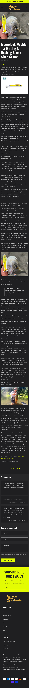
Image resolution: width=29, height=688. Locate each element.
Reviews (5, 637)
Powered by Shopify (21, 684)
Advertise (6, 645)
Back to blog (15, 468)
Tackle (5, 623)
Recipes (5, 634)
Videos (5, 630)
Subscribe (6, 619)
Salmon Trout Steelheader (12, 684)
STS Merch (6, 626)
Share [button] (4, 64)
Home (5, 612)
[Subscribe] (24, 588)
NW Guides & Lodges (9, 641)
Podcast (5, 648)
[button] (2, 7)
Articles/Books (7, 615)
